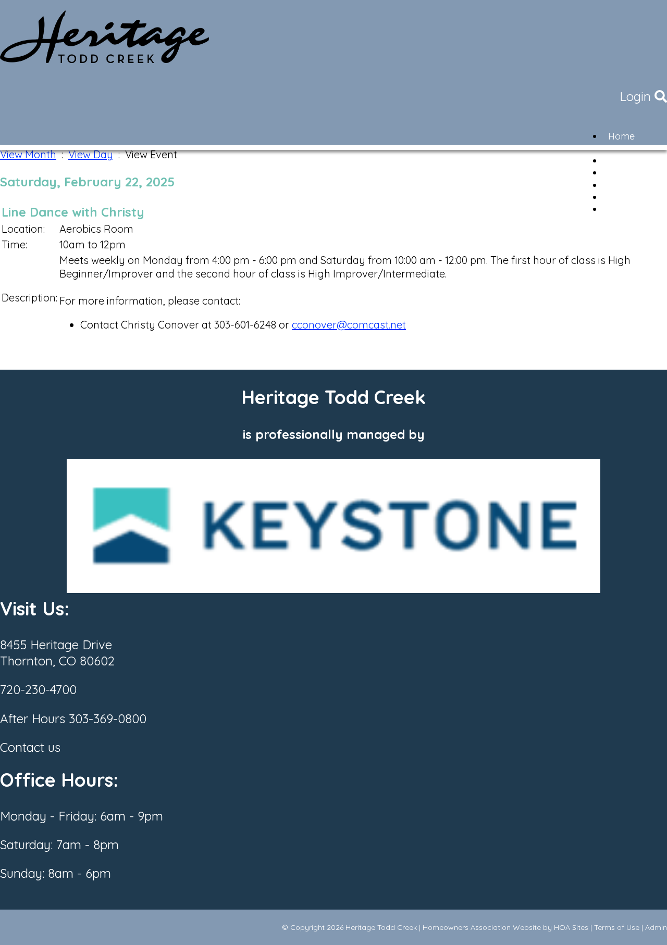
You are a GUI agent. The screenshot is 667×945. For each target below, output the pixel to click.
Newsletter (631, 209)
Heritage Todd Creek (381, 927)
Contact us (30, 747)
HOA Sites (571, 927)
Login (635, 96)
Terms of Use (616, 927)
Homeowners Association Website (482, 927)
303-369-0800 (107, 718)
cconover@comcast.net (349, 324)
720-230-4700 (38, 689)
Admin (656, 927)
